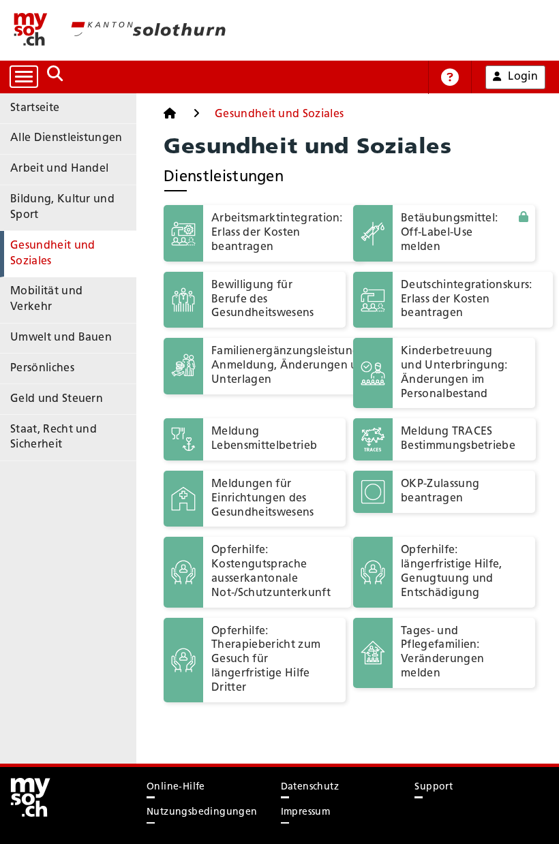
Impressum (306, 812)
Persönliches (42, 368)
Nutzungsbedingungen (202, 812)
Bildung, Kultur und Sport (62, 207)
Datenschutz (310, 787)
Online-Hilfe (176, 787)
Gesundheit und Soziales (52, 253)
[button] (444, 233)
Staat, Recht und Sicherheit (53, 437)
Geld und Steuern (56, 399)
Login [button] (523, 77)
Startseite (34, 108)
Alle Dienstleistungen (66, 138)
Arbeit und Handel (59, 168)
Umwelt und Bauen (61, 337)
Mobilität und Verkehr (46, 299)
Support (433, 787)
